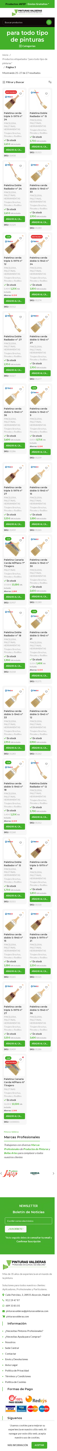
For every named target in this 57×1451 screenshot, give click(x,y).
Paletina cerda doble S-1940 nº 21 (39, 635)
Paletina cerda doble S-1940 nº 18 (13, 786)
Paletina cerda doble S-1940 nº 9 (39, 411)
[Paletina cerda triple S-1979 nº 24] (14, 99)
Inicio (5, 54)
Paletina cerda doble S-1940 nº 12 (39, 714)
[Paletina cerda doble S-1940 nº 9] (40, 395)
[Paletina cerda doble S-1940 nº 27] (40, 323)
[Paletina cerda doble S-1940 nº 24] (40, 244)
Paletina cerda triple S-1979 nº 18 (39, 865)
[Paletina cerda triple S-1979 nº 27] (14, 474)
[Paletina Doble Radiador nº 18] (14, 619)
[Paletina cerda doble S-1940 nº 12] (40, 697)
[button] (14, 150)
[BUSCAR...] (49, 22)
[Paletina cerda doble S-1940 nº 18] (14, 770)
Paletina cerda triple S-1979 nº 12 (13, 261)
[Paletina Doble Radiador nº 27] (14, 323)
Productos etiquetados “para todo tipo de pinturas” (24, 61)
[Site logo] (27, 12)
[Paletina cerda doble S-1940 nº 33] (40, 172)
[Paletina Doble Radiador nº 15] (40, 99)
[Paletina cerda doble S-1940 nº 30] (40, 546)
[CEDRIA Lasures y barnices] (39, 1173)
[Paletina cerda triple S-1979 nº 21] (40, 921)
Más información (18, 1445)
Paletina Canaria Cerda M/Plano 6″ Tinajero (14, 1082)
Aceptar (39, 1445)
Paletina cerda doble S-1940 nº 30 (39, 563)
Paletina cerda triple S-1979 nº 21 (39, 937)
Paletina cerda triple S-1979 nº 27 (13, 490)
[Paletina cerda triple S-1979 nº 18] (40, 849)
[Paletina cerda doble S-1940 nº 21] (40, 619)
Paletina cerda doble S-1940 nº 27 (39, 339)
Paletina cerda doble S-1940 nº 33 (39, 188)
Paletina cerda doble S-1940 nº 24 (39, 261)
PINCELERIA (10, 123)
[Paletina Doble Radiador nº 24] (14, 172)
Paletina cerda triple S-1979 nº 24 (13, 116)
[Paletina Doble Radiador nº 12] (40, 770)
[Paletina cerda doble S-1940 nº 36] (14, 395)
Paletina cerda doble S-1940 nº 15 (39, 490)
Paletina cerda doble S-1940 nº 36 (13, 411)
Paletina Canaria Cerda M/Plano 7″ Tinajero (14, 563)
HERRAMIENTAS (12, 129)
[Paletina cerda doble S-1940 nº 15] (40, 474)
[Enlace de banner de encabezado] (27, 4)
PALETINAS (9, 126)
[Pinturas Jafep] (14, 1173)
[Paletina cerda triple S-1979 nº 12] (14, 244)
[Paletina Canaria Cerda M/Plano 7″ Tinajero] (14, 546)
